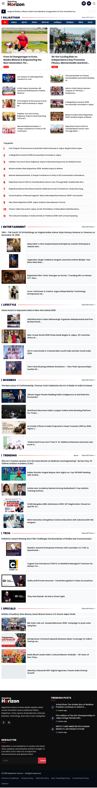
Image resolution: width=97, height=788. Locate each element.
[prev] (89, 11)
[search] (94, 3)
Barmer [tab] (45, 22)
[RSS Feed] (9, 722)
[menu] (3, 3)
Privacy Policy (27, 778)
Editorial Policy (42, 778)
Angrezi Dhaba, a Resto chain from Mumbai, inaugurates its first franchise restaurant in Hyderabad (42, 11)
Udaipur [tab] (70, 22)
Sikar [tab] (80, 22)
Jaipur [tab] (14, 22)
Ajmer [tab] (24, 22)
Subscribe (44, 760)
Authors (4, 783)
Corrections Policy (80, 778)
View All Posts (88, 17)
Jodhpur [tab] (58, 22)
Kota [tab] (90, 22)
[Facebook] (3, 722)
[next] (93, 11)
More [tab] (76, 455)
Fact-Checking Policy (60, 778)
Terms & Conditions (10, 778)
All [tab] (5, 22)
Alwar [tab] (34, 22)
